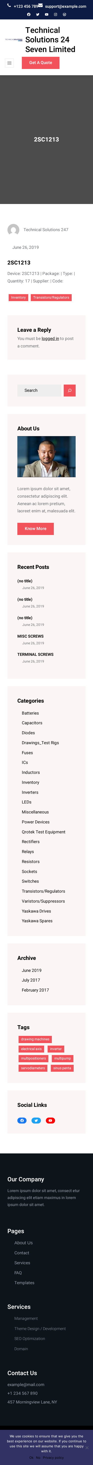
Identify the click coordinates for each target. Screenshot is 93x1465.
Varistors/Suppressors (43, 901)
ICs (25, 762)
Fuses (27, 753)
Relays (28, 852)
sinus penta (62, 1068)
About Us (23, 1242)
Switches (30, 881)
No (38, 1458)
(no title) (24, 581)
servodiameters (33, 1068)
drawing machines (35, 1039)
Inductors (31, 772)
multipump (62, 1058)
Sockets (29, 871)
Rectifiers (31, 842)
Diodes (28, 733)
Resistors (31, 862)
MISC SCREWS (30, 636)
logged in (50, 338)
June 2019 (32, 970)
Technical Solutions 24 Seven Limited (50, 39)
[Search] (70, 391)
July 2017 (31, 980)
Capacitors (32, 723)
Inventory (18, 297)
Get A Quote (40, 63)
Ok (31, 1458)
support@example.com (65, 6)
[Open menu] (9, 63)
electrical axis (31, 1049)
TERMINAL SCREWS (35, 655)
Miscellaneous (35, 812)
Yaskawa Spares (37, 921)
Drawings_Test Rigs (40, 743)
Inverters (30, 792)
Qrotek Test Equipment (43, 832)
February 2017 (35, 990)
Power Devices (36, 822)
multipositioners (33, 1058)
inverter (56, 1049)
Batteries (30, 713)
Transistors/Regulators (51, 297)
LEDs (26, 802)
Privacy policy (53, 1458)
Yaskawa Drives (36, 911)
